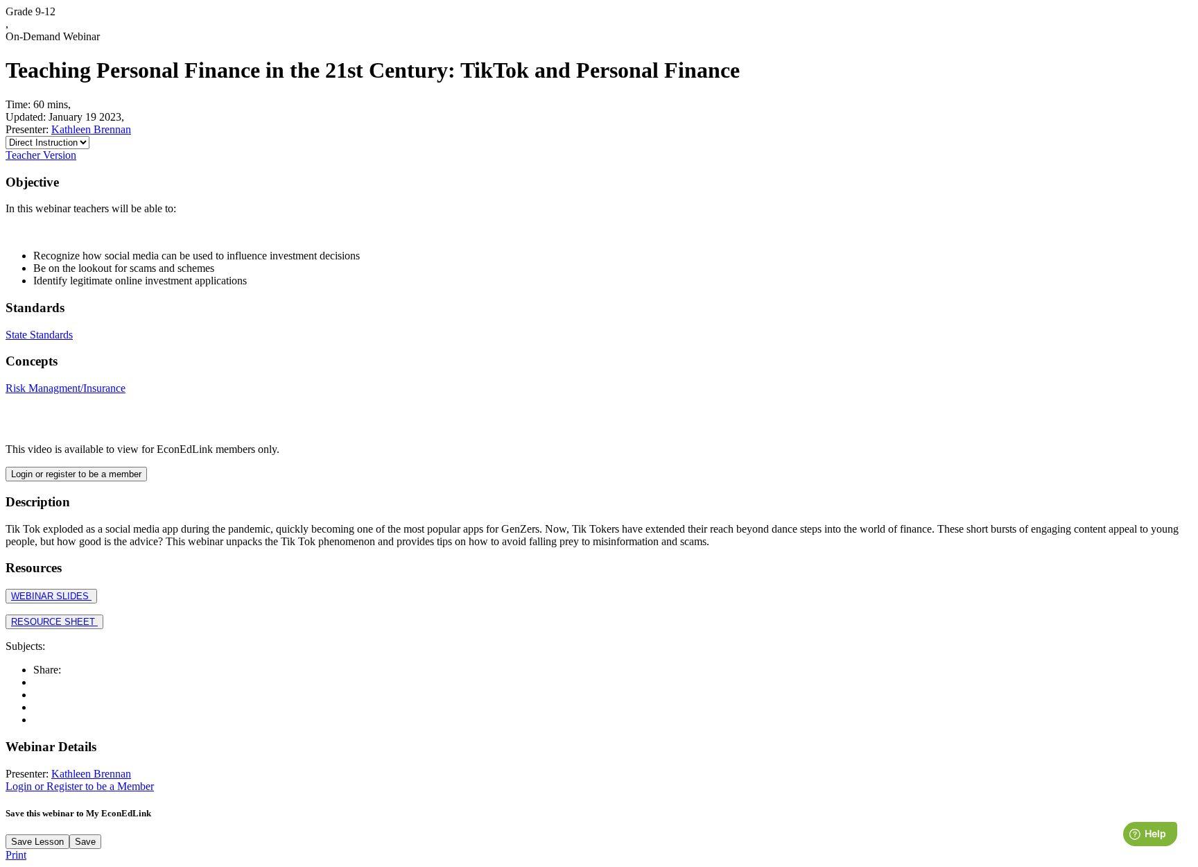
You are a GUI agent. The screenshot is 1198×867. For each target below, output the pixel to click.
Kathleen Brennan (91, 129)
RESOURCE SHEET (54, 622)
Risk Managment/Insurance (65, 388)
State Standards (39, 335)
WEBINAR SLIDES (51, 596)
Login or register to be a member (76, 474)
